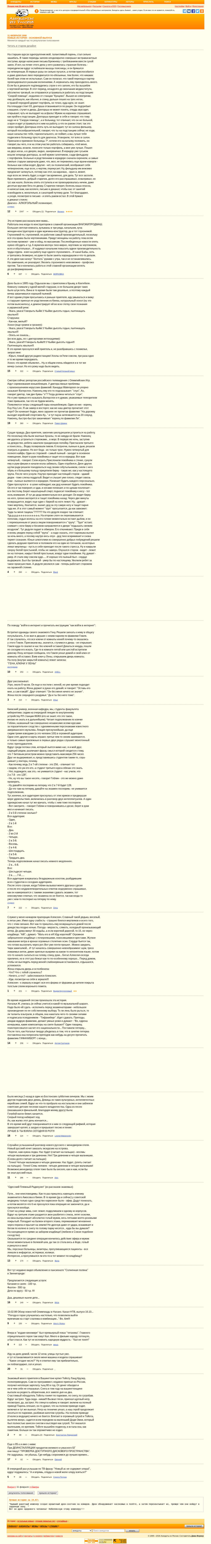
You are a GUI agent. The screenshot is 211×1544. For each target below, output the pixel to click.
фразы (43, 1526)
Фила (57, 1261)
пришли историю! (194, 1526)
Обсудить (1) (38, 212)
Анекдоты (16, 2)
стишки (53, 1526)
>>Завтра (34, 1487)
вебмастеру (49, 1536)
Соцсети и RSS (109, 6)
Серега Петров (60, 1477)
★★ (75, 991)
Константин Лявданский (66, 1435)
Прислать (148, 2)
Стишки (92, 2)
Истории (35, 2)
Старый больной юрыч (65, 371)
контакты (28, 1536)
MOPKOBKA (58, 274)
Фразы (72, 2)
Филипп (60, 212)
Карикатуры (111, 2)
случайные (62, 1521)
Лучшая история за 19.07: (24, 1500)
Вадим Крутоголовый (62, 991)
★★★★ (69, 212)
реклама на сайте (15, 1536)
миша (55, 1345)
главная (12, 1526)
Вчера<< (11, 1487)
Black (55, 572)
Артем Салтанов (62, 1043)
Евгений (58, 1459)
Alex (56, 1178)
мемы (35, 1526)
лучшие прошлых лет (45, 1521)
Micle (57, 1303)
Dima (55, 908)
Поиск (167, 2)
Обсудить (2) (36, 1435)
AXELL (58, 672)
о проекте (38, 1536)
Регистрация (198, 6)
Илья (55, 700)
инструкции (12, 667)
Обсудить (35, 274)
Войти (188, 6)
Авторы (130, 2)
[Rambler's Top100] (91, 1541)
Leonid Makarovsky (63, 1136)
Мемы (54, 2)
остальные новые (25, 1521)
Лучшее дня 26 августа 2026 (20, 6)
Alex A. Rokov (59, 1324)
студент (10, 207)
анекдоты (24, 1526)
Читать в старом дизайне (21, 46)
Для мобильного (84, 6)
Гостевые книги (124, 6)
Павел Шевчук (61, 423)
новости (59, 1536)
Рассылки (97, 6)
